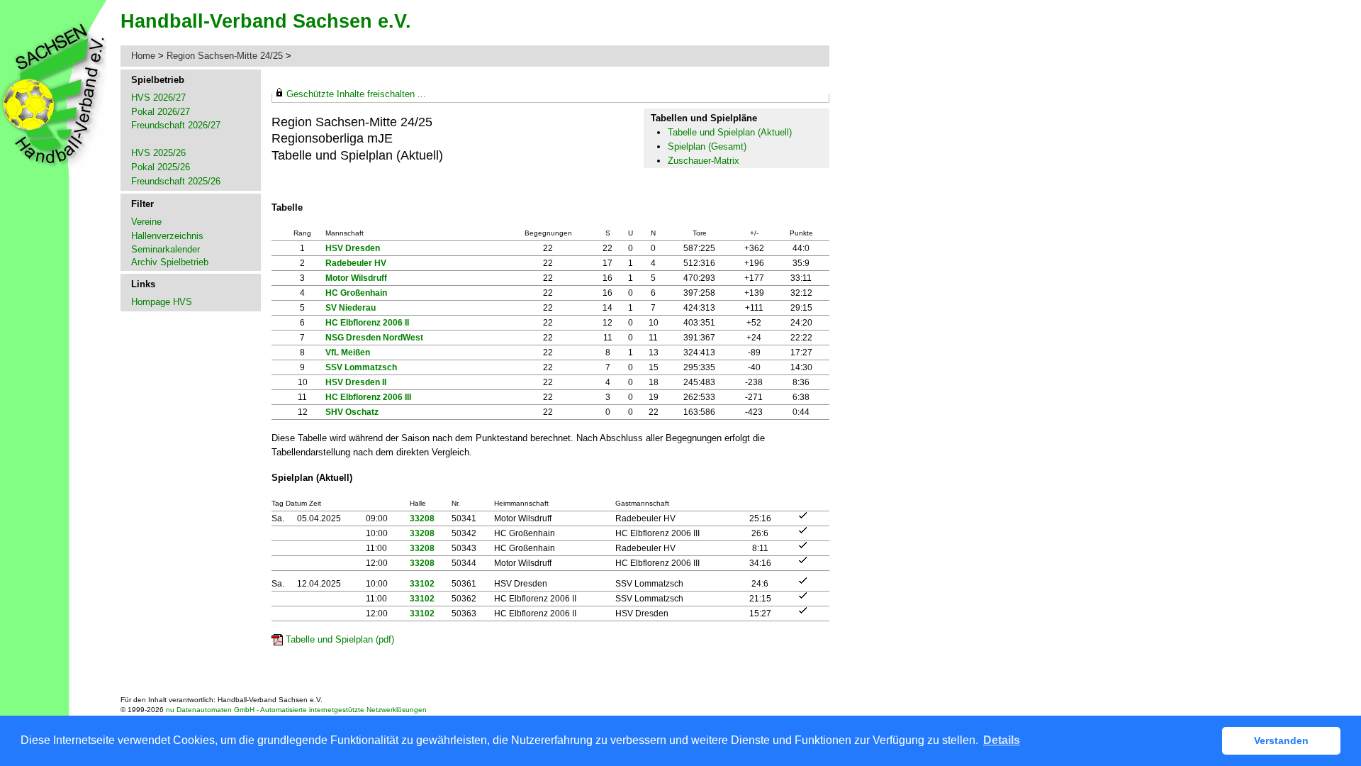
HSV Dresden (352, 248)
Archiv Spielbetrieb (169, 262)
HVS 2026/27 (158, 97)
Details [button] (1001, 740)
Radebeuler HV (355, 263)
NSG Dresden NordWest (374, 338)
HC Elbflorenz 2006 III (368, 397)
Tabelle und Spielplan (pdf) (340, 639)
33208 (422, 518)
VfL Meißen (347, 352)
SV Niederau (350, 308)
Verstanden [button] (1281, 740)
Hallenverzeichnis (167, 236)
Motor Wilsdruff (356, 278)
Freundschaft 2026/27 (175, 125)
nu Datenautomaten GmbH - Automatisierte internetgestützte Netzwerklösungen (296, 710)
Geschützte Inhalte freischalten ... (356, 94)
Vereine (146, 221)
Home (143, 55)
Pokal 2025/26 (160, 167)
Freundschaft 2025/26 (175, 181)
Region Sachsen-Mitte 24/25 (226, 55)
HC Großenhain (356, 293)
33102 (422, 584)
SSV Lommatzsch (361, 367)
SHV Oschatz (352, 412)
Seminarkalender (165, 249)
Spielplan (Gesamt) (707, 146)
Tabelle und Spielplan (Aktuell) (730, 132)
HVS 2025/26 (158, 153)
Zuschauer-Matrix (703, 160)
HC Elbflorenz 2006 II (367, 323)
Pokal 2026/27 (160, 111)
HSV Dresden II (355, 382)
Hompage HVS (161, 301)
